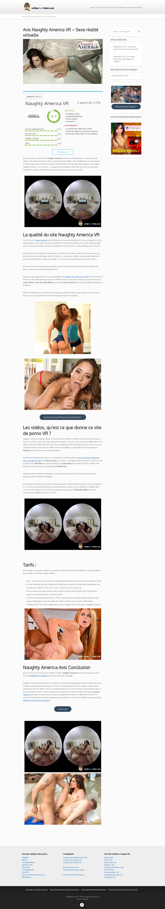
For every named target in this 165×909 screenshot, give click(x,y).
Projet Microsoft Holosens (73, 874)
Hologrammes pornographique (93, 890)
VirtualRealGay (28, 870)
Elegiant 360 (109, 865)
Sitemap (85, 899)
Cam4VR (25, 872)
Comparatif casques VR (72, 860)
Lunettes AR (121, 7)
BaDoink (44, 675)
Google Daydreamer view (114, 867)
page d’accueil (41, 240)
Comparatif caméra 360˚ (72, 862)
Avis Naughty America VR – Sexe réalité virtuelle (60, 32)
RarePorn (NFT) (138, 7)
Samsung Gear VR (111, 872)
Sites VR (98, 7)
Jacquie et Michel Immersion (33, 874)
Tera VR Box (109, 870)
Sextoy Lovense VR (70, 867)
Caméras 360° (113, 7)
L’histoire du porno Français (36, 890)
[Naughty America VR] (33, 116)
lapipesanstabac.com (92, 897)
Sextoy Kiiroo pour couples (74, 870)
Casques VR (104, 7)
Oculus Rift (108, 857)
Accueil (92, 7)
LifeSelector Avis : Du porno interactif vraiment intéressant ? (125, 49)
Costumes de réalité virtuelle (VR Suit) (123, 890)
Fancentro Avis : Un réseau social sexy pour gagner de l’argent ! (124, 59)
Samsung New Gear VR (113, 874)
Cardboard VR (109, 877)
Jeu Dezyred (129, 7)
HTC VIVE (108, 860)
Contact (79, 899)
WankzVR (26, 867)
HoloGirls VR (27, 865)
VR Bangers (26, 877)
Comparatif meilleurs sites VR (75, 857)
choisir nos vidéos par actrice (76, 276)
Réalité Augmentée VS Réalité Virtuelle (64, 890)
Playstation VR (110, 862)
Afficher (38, 97)
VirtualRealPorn (33, 675)
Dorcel (70, 675)
